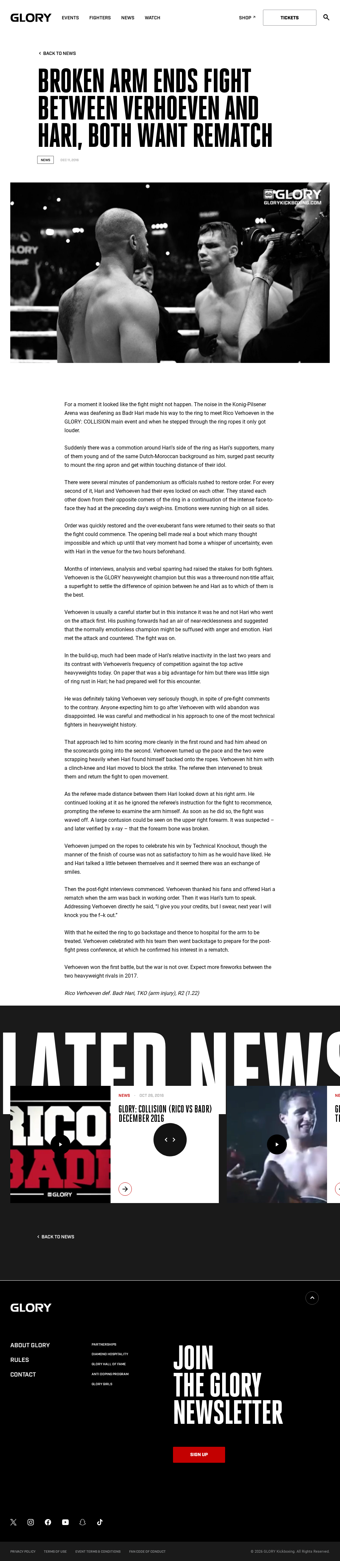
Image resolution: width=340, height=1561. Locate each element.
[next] (125, 1189)
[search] (326, 17)
